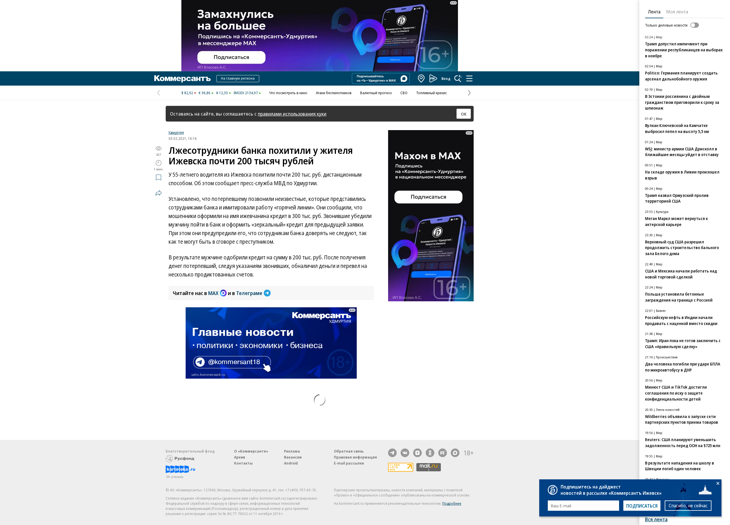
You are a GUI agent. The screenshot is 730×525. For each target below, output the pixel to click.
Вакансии (293, 457)
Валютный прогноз (376, 92)
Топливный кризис (431, 92)
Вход (446, 78)
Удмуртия (176, 132)
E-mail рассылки (349, 463)
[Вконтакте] (405, 453)
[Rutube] (442, 453)
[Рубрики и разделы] (469, 78)
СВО (403, 92)
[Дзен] (417, 453)
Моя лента (677, 12)
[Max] (455, 453)
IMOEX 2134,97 (246, 92)
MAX (213, 293)
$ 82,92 (187, 92)
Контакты (243, 463)
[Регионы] (421, 78)
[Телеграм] (392, 453)
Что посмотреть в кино (288, 92)
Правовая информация (355, 457)
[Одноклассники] (430, 453)
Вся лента (656, 519)
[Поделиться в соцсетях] (158, 192)
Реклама (292, 451)
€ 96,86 (204, 92)
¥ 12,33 (222, 92)
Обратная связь (349, 451)
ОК (464, 114)
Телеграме (249, 293)
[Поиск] (458, 78)
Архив (239, 457)
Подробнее (451, 503)
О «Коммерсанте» (251, 451)
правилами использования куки (292, 113)
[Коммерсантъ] (182, 78)
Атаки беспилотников (334, 92)
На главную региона (238, 78)
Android (291, 463)
